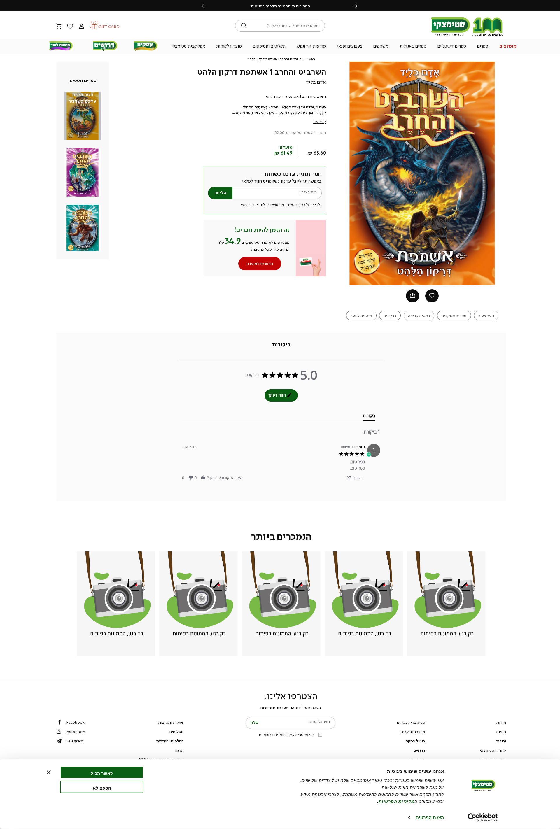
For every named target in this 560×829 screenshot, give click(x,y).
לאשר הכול (102, 773)
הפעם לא (102, 787)
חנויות (501, 731)
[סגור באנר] (49, 772)
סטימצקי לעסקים (411, 722)
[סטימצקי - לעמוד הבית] (467, 35)
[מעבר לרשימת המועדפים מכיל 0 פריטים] (70, 26)
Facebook (75, 722)
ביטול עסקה (415, 741)
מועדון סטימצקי (493, 750)
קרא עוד (319, 121)
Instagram (75, 731)
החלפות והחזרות (170, 741)
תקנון (179, 750)
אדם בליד (316, 81)
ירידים (501, 741)
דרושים (419, 750)
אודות (501, 722)
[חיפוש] (243, 26)
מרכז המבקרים (413, 731)
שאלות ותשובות (171, 722)
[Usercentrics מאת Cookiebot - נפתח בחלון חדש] (482, 817)
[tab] (281, 344)
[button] (508, 46)
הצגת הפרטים (430, 817)
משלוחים (176, 731)
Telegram (75, 741)
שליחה (220, 193)
